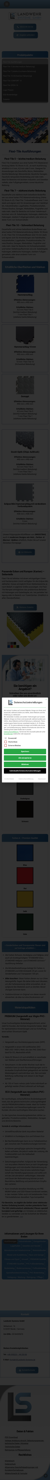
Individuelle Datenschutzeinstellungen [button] (25, 771)
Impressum (42, 779)
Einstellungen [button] (8, 734)
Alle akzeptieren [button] (25, 758)
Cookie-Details (9, 779)
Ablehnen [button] (25, 764)
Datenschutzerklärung (11, 732)
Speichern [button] (25, 751)
